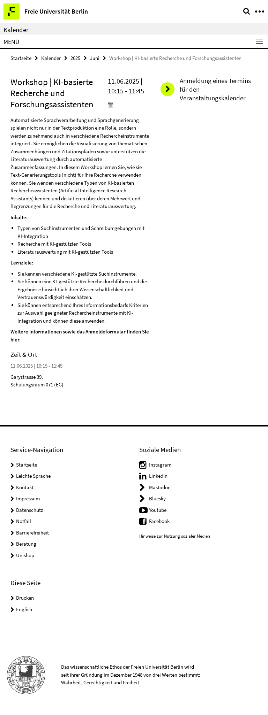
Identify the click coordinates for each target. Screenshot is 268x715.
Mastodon (160, 487)
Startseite (20, 58)
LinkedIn (158, 475)
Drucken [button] (25, 597)
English (24, 609)
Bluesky (157, 498)
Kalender (16, 29)
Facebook (159, 521)
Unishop (25, 555)
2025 (75, 58)
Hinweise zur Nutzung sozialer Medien (174, 536)
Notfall (23, 521)
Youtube (157, 510)
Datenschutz (29, 510)
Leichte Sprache (33, 475)
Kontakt (25, 487)
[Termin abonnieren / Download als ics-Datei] (129, 104)
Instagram (160, 464)
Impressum (28, 498)
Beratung (26, 543)
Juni (94, 58)
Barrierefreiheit (32, 532)
